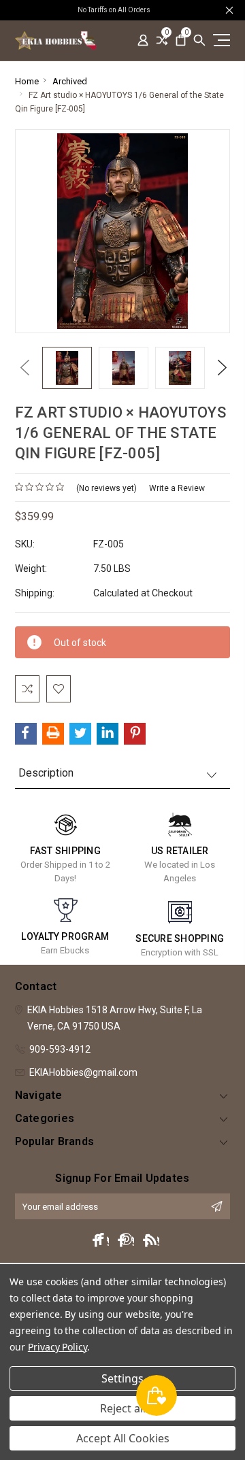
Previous (22, 367)
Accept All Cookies (122, 1438)
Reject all (123, 1408)
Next (218, 367)
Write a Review (177, 488)
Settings (122, 1378)
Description (46, 772)
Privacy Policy (57, 1346)
